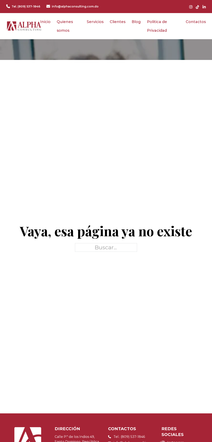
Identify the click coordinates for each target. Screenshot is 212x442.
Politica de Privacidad (157, 26)
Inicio (45, 21)
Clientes (117, 21)
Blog (136, 21)
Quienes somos (65, 26)
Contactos (196, 21)
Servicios (95, 21)
